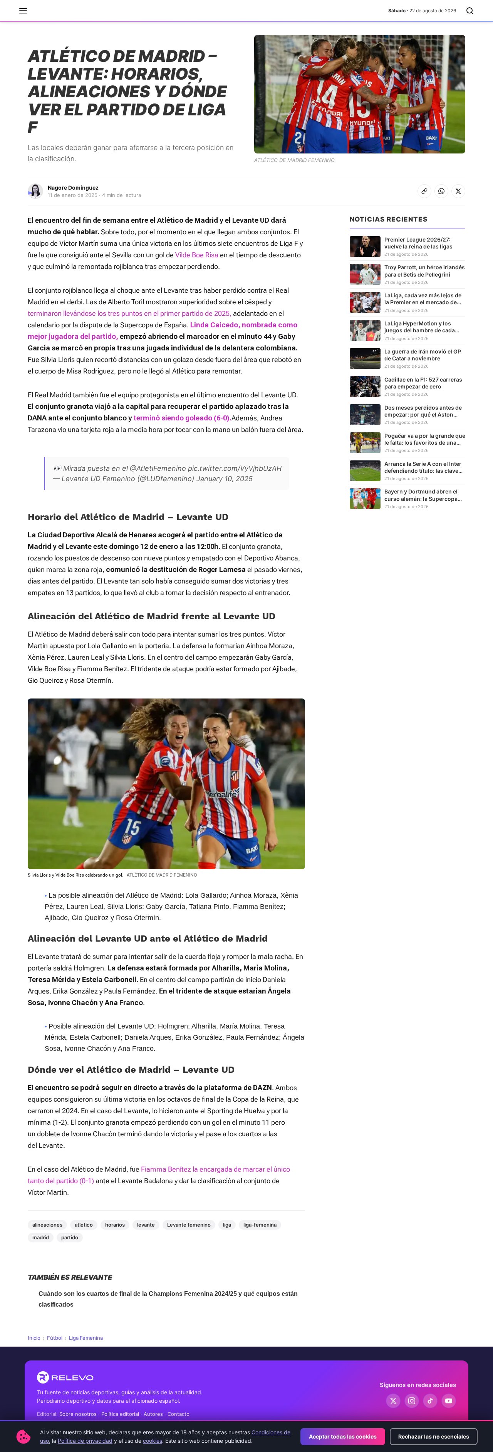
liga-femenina (260, 1225)
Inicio (34, 1338)
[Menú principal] (23, 10)
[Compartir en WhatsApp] (441, 191)
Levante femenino (189, 1225)
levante (146, 1225)
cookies (152, 1440)
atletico (84, 1225)
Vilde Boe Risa (196, 255)
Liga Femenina (86, 1338)
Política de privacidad (85, 1440)
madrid (40, 1237)
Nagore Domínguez (73, 187)
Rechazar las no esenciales (433, 1436)
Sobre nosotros (78, 1414)
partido (69, 1237)
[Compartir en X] (458, 191)
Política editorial (120, 1414)
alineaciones (47, 1225)
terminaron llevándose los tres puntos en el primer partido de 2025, (129, 313)
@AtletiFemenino (158, 468)
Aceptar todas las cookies (343, 1436)
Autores (153, 1414)
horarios (115, 1225)
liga (227, 1225)
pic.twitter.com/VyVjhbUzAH (235, 468)
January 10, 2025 (224, 479)
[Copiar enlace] (424, 191)
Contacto (178, 1414)
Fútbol (54, 1338)
